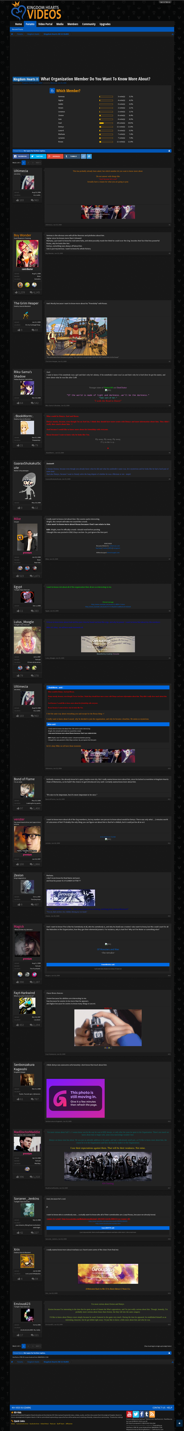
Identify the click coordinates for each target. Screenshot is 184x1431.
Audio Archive (34, 1424)
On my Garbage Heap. (33, 325)
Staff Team (60, 1424)
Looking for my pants (33, 803)
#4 (169, 405)
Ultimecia (53, 83)
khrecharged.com (113, 553)
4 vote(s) (121, 100)
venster (48, 843)
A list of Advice (105, 837)
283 (36, 611)
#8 (169, 611)
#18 (169, 1239)
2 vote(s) (121, 108)
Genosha (37, 279)
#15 (169, 1054)
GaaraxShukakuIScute (27, 465)
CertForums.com (157, 1429)
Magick (48, 975)
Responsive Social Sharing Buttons (138, 1429)
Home (18, 24)
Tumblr (113, 837)
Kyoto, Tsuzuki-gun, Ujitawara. (30, 1094)
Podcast (52, 1424)
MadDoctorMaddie (52, 1188)
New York (37, 562)
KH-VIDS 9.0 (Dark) (21, 1407)
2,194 (36, 1025)
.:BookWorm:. (24, 416)
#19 (169, 1293)
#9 (169, 658)
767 (36, 1099)
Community (89, 24)
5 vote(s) (121, 130)
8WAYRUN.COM (43, 1357)
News (13, 1424)
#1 (169, 225)
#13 (169, 916)
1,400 (36, 808)
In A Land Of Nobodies (33, 1274)
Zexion (18, 875)
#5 (169, 453)
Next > (38, 163)
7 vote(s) (121, 134)
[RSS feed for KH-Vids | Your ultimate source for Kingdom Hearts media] (152, 1414)
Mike (47, 559)
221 (36, 1335)
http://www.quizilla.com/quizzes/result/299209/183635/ (108, 1221)
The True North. (35, 969)
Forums (30, 24)
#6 (169, 479)
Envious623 (22, 1304)
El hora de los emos (34, 662)
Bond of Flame (24, 779)
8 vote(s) (121, 115)
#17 (169, 1188)
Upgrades (105, 24)
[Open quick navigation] (172, 34)
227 (36, 1232)
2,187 (36, 982)
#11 (169, 799)
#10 (169, 768)
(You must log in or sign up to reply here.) (157, 1346)
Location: (37, 1020)
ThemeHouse (157, 1425)
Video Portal (45, 24)
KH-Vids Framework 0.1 (140, 1423)
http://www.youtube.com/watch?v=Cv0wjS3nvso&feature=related (108, 607)
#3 (169, 361)
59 (36, 1279)
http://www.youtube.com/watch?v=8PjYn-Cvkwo (108, 604)
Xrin (17, 1249)
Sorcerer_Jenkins (26, 1198)
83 (36, 330)
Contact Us (159, 1407)
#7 (169, 559)
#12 (169, 843)
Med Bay (38, 1163)
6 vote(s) (121, 119)
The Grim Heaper (26, 303)
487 (36, 904)
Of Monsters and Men (108, 949)
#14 (169, 975)
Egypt (18, 587)
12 (36, 508)
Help (169, 1407)
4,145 (36, 292)
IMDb (110, 548)
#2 (169, 253)
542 (36, 403)
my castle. (37, 195)
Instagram (116, 548)
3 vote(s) (121, 96)
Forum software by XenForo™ (144, 1419)
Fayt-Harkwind (24, 993)
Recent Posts (17, 29)
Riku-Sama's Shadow (23, 374)
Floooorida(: (36, 440)
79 (36, 445)
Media (59, 24)
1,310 (36, 1177)
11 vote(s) (121, 126)
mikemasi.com (114, 546)
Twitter (105, 548)
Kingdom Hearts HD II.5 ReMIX (32, 83)
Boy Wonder (50, 253)
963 (36, 200)
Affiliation (69, 1424)
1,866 (36, 864)
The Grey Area (36, 899)
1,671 (36, 576)
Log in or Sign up (165, 2)
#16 (169, 1121)
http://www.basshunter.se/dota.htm (108, 1223)
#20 (169, 1324)
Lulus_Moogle (24, 622)
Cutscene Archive (22, 1424)
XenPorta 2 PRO (18, 1357)
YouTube (99, 548)
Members (72, 24)
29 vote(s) (121, 123)
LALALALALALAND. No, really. (30, 1330)
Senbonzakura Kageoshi (24, 1066)
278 (36, 675)
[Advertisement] (92, 57)
